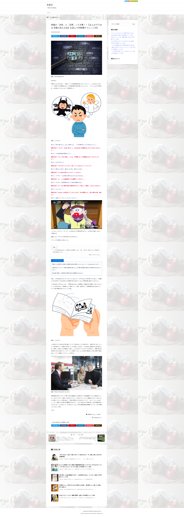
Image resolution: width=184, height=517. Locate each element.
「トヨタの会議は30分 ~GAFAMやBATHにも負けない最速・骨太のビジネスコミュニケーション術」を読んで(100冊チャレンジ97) (123, 47)
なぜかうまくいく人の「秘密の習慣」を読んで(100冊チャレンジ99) (77, 495)
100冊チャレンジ (57, 17)
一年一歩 (98, 414)
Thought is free (100, 513)
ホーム (49, 17)
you (100, 417)
